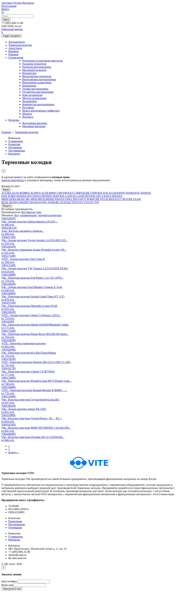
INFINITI (47, 196)
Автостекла (15, 48)
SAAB (137, 199)
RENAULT (116, 199)
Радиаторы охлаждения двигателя (42, 60)
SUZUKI (65, 202)
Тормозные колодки (20, 45)
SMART (24, 202)
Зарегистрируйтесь (12, 180)
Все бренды (28, 212)
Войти (5, 9)
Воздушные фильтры (34, 123)
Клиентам (14, 144)
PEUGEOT (80, 199)
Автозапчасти (16, 41)
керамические (28, 215)
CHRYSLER (82, 192)
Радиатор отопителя (34, 63)
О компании (15, 141)
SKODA (14, 202)
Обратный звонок (12, 29)
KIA (62, 196)
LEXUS (107, 196)
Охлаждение (15, 57)
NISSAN (59, 199)
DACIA (107, 192)
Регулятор (28, 107)
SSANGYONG (39, 202)
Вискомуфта (29, 101)
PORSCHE (93, 199)
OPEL (69, 199)
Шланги (27, 113)
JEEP (56, 196)
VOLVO (89, 202)
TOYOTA (77, 202)
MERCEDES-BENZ (13, 199)
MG (28, 199)
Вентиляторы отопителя (36, 76)
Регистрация (8, 6)
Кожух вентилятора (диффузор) (41, 110)
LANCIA (70, 196)
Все (16, 215)
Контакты (14, 153)
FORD (12, 196)
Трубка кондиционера (35, 88)
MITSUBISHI (46, 199)
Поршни (13, 54)
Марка (6, 189)
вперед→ (13, 452)
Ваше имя (7, 584)
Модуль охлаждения (34, 98)
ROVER (128, 199)
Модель (7, 205)
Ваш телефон (9, 581)
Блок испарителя (32, 95)
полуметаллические (50, 215)
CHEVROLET (65, 192)
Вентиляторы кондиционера (39, 79)
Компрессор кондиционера (38, 104)
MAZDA (117, 196)
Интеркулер (29, 73)
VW (96, 202)
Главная (6, 132)
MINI (34, 199)
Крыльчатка (29, 85)
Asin (38, 212)
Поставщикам (16, 150)
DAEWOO (119, 192)
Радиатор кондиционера (36, 66)
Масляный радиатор (34, 70)
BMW (53, 192)
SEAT (5, 202)
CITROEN (96, 192)
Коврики (13, 51)
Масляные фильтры (33, 126)
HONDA (21, 196)
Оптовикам (15, 147)
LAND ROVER (86, 196)
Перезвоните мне (12, 588)
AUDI (45, 192)
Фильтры (13, 120)
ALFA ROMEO (21, 192)
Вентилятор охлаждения (36, 82)
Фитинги (27, 116)
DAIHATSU (133, 192)
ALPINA (35, 192)
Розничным (15, 521)
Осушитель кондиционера (37, 91)
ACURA (6, 192)
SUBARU (54, 202)
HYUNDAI (34, 196)
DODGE (146, 192)
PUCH (104, 199)
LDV (99, 196)
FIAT (4, 196)
